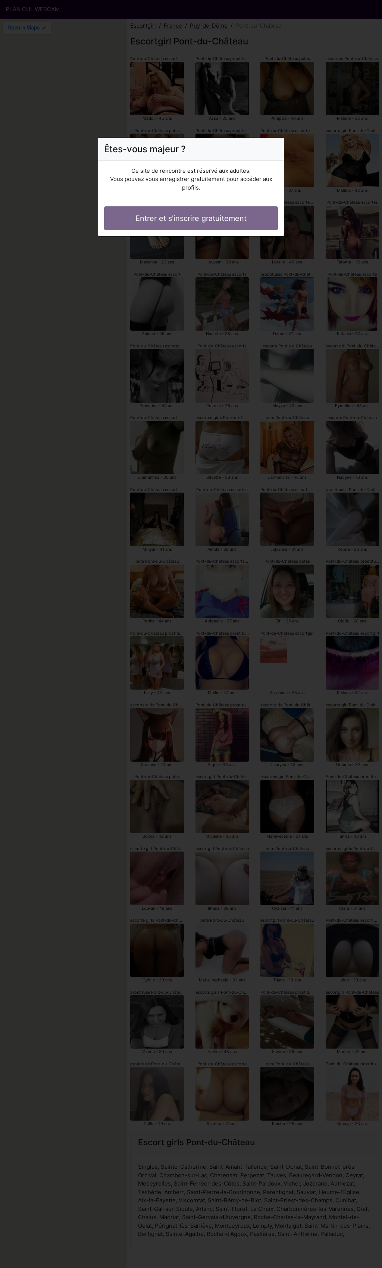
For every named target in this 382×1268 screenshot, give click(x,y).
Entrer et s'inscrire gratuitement (191, 218)
